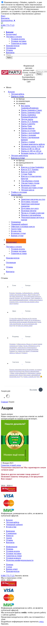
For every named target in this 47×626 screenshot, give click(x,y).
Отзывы (9, 50)
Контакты (5, 18)
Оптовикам (11, 48)
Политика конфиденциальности (19, 560)
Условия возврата (13, 558)
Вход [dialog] (3, 16)
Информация (11, 547)
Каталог (11, 92)
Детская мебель (12, 522)
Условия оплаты (18, 249)
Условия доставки (18, 251)
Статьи (9, 567)
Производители (12, 46)
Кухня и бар (11, 527)
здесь (41, 621)
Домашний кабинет (14, 524)
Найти (9, 58)
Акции (9, 538)
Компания (10, 531)
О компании (11, 533)
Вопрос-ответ (12, 569)
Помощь (9, 549)
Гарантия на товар (19, 253)
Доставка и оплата (14, 36)
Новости (9, 536)
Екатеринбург (8, 20)
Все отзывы (33, 389)
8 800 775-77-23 (7, 25)
